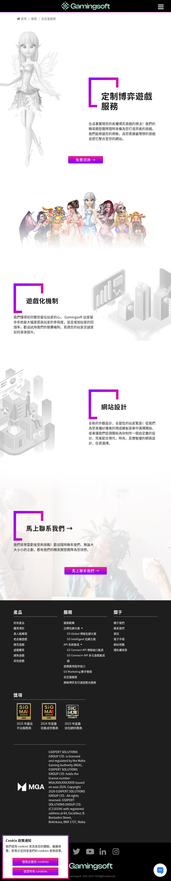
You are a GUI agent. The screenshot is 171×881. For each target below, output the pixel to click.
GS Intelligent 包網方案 (81, 639)
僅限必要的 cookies (35, 862)
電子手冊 (119, 639)
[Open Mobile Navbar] (161, 7)
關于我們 (119, 623)
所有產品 (19, 623)
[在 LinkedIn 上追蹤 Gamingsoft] (103, 850)
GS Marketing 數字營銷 (78, 671)
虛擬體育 (19, 650)
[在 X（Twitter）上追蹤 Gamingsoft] (76, 850)
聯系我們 (119, 628)
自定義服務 (70, 677)
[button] (85, 628)
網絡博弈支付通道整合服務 (80, 682)
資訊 (116, 634)
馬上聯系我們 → (85, 570)
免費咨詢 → (86, 159)
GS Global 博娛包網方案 (81, 634)
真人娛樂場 (20, 634)
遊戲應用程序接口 (74, 666)
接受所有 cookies (35, 871)
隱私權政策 (120, 650)
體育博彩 (19, 628)
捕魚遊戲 (19, 655)
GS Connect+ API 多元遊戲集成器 (86, 658)
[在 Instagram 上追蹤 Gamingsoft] (116, 850)
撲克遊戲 (19, 644)
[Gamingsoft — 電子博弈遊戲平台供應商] (85, 5)
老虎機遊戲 (20, 639)
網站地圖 (119, 644)
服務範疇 (69, 623)
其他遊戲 (19, 661)
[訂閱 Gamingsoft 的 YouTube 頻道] (89, 850)
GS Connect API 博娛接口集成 (85, 650)
